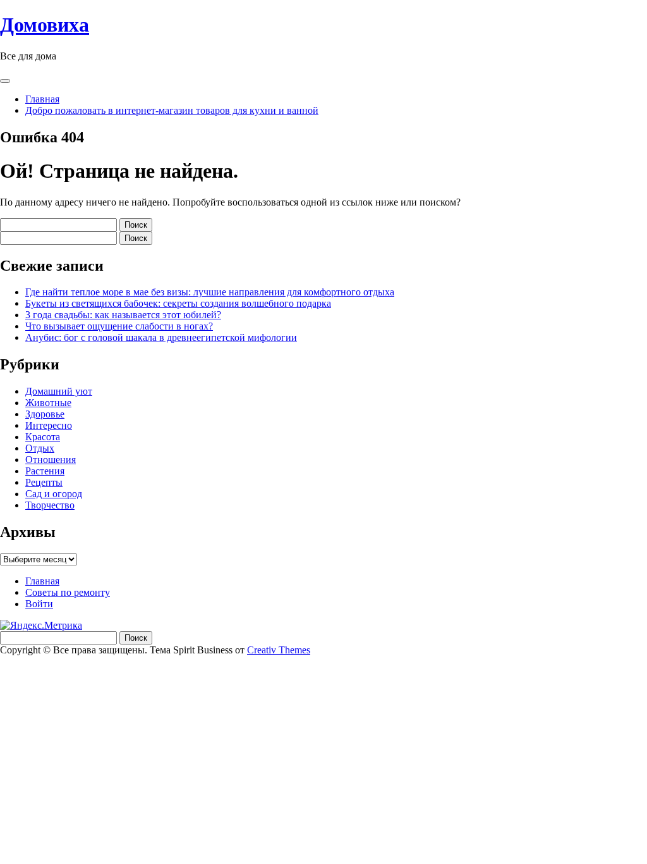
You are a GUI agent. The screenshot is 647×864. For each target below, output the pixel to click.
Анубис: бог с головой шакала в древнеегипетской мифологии (161, 337)
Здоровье (44, 414)
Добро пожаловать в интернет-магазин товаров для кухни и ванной (171, 110)
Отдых (39, 448)
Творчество (50, 505)
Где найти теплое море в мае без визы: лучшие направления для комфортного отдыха (209, 292)
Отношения (50, 459)
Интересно (48, 425)
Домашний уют (58, 391)
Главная (42, 99)
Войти (39, 603)
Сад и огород (53, 493)
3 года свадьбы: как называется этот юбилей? (123, 314)
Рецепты (44, 482)
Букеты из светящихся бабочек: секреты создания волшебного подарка (178, 303)
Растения (44, 471)
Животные (48, 402)
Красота (42, 436)
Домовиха (44, 24)
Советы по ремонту (67, 592)
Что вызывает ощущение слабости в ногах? (119, 326)
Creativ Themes (278, 650)
